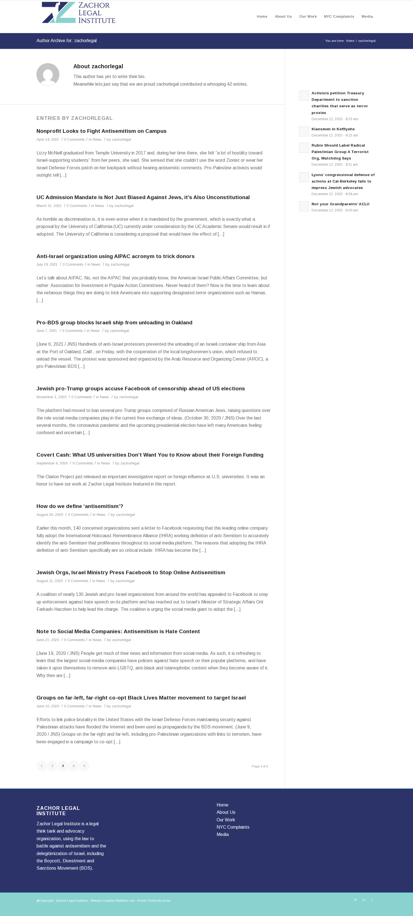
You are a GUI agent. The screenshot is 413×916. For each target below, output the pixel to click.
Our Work (226, 819)
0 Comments (74, 139)
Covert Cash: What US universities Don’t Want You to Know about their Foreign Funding (150, 455)
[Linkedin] (364, 900)
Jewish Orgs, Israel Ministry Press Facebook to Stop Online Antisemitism (131, 572)
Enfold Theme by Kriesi (154, 900)
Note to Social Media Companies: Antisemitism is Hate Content (118, 631)
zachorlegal (121, 139)
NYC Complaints (233, 827)
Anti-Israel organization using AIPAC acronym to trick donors (116, 256)
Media (223, 834)
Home (350, 40)
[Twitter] (355, 900)
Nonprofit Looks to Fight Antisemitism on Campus (102, 131)
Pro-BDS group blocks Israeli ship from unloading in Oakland (114, 322)
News (97, 139)
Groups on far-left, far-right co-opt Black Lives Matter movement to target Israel (141, 698)
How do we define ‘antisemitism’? (80, 506)
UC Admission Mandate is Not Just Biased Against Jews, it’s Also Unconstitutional (143, 197)
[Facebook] (372, 900)
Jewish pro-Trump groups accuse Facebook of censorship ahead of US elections (141, 388)
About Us (226, 812)
